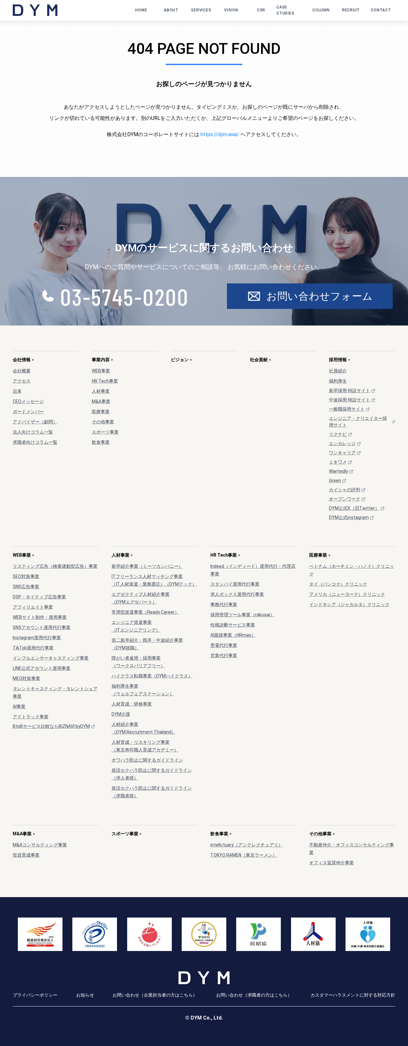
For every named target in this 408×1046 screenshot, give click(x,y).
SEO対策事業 (26, 576)
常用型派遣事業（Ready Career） (145, 612)
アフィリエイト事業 (33, 607)
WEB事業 (101, 370)
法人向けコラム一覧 (33, 432)
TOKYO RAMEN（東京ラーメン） (243, 855)
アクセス (22, 381)
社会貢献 (260, 359)
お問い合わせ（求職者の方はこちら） (254, 995)
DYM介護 (121, 714)
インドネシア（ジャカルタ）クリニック (349, 604)
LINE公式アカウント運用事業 (41, 668)
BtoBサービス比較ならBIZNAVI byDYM (51, 726)
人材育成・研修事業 (132, 703)
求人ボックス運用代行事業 (237, 594)
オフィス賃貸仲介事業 (331, 862)
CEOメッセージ (28, 401)
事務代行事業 (223, 604)
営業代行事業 (223, 655)
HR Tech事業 (105, 381)
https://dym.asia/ (219, 134)
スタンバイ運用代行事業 (234, 584)
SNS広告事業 (26, 586)
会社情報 (23, 359)
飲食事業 (101, 442)
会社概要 (22, 370)
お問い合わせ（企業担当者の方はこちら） (155, 995)
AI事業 (19, 706)
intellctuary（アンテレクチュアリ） (246, 844)
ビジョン (181, 359)
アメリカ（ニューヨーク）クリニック (347, 594)
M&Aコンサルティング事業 (40, 844)
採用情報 (339, 359)
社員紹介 (338, 370)
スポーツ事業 (105, 432)
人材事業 (101, 391)
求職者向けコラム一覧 (35, 442)
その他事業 (103, 421)
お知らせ (85, 995)
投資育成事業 (26, 855)
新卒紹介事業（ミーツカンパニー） (147, 566)
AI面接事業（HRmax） (233, 635)
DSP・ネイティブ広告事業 (39, 596)
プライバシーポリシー (35, 995)
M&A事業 (101, 401)
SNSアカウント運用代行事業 (41, 627)
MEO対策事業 (26, 678)
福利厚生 (338, 381)
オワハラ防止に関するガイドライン (147, 760)
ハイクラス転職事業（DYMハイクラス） (152, 675)
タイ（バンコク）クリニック (338, 584)
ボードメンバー (28, 411)
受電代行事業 (223, 645)
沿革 (17, 391)
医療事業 (101, 411)
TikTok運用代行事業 (33, 647)
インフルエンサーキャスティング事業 (51, 658)
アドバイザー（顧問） (35, 421)
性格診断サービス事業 (232, 624)
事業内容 (102, 359)
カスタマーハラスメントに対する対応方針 (352, 995)
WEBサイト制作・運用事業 (40, 617)
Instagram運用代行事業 (37, 637)
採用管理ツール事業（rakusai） (242, 614)
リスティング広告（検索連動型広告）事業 (55, 566)
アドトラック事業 (30, 716)
